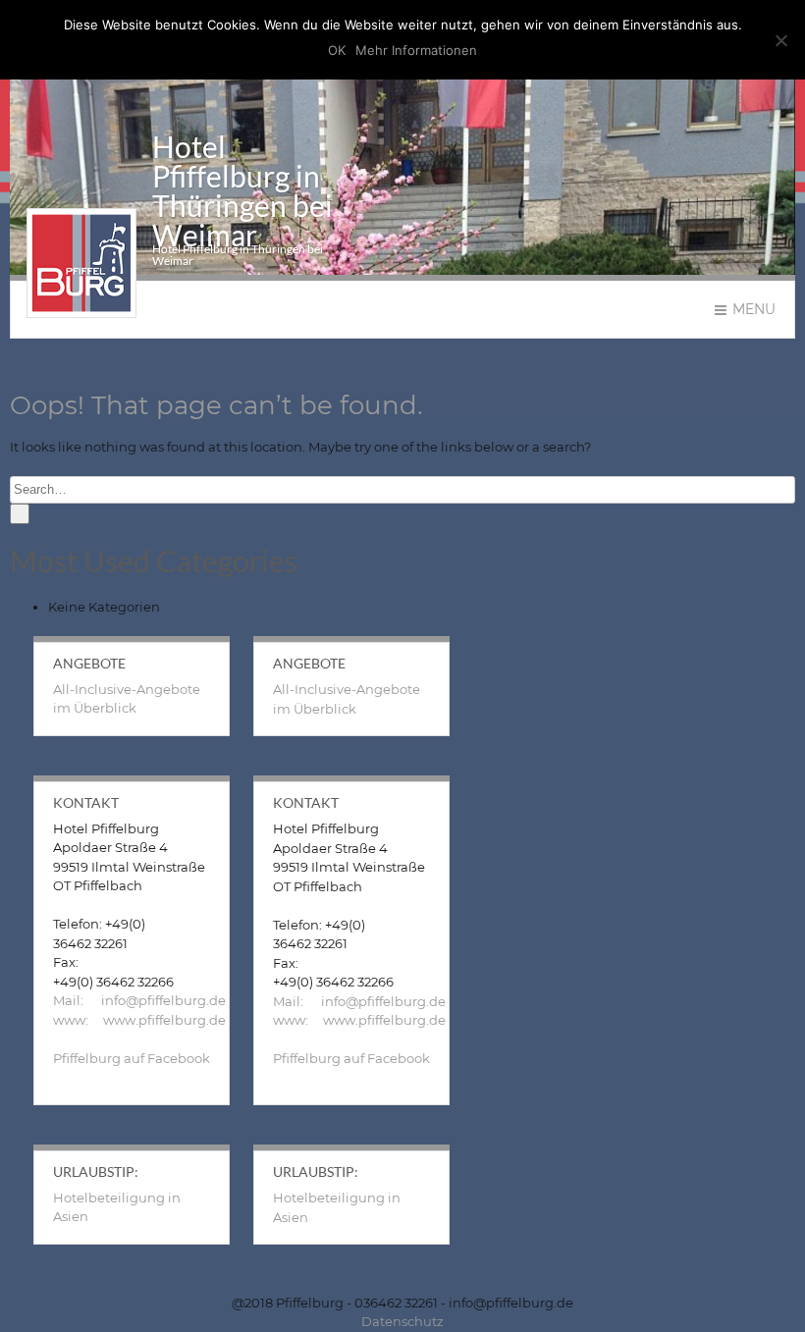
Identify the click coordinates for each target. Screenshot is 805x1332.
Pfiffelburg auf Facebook (131, 1058)
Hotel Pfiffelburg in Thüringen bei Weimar (242, 190)
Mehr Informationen (416, 50)
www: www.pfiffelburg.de (139, 1020)
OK (337, 50)
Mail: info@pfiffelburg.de (139, 1000)
